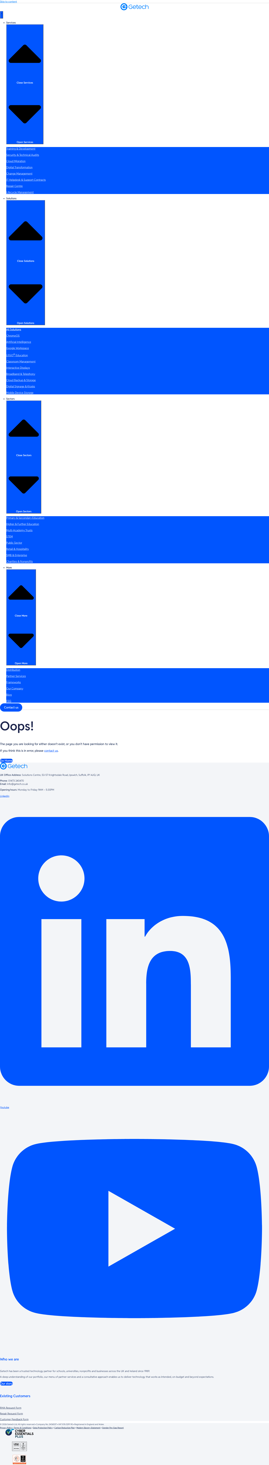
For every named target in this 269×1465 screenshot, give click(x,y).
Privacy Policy (6, 1427)
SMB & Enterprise (16, 555)
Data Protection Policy (43, 1427)
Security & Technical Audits (22, 155)
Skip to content (8, 1)
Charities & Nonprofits (19, 561)
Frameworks (13, 682)
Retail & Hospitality (17, 549)
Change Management (19, 173)
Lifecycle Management (20, 192)
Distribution (13, 670)
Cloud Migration (16, 161)
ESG (8, 701)
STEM (9, 536)
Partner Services (16, 676)
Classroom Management (20, 361)
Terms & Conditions (22, 1427)
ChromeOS (13, 335)
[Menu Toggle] (1, 15)
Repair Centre (14, 186)
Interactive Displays (18, 367)
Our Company (14, 688)
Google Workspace (17, 348)
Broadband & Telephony (20, 374)
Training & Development (20, 148)
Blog (9, 694)
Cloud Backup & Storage (21, 380)
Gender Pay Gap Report (113, 1427)
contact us (51, 751)
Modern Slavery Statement (88, 1427)
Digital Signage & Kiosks (20, 386)
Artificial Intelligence (18, 342)
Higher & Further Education (22, 524)
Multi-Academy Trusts (19, 530)
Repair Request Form (11, 1413)
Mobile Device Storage (19, 392)
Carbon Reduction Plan (64, 1427)
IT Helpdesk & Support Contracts (26, 180)
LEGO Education (17, 355)
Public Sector (14, 542)
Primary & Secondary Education (25, 518)
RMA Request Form (10, 1407)
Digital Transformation (19, 167)
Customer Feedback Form (14, 1419)
